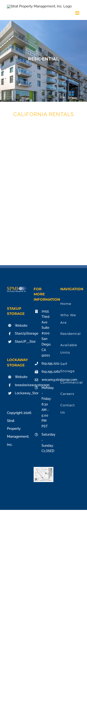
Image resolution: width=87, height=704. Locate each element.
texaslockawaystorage (21, 385)
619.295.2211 (47, 363)
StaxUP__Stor (21, 341)
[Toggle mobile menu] (77, 12)
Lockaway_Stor (21, 393)
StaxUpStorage (21, 333)
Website (21, 325)
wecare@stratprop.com (47, 379)
